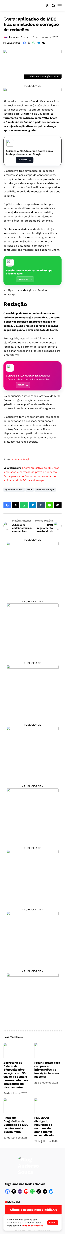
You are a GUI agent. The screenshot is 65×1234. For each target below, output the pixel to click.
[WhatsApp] (32, 1191)
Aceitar (52, 1222)
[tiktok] (38, 1191)
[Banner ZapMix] (33, 690)
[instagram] (20, 1191)
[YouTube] (26, 1191)
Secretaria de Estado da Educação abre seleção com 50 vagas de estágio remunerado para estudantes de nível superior (15, 1075)
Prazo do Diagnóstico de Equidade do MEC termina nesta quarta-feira (15, 1124)
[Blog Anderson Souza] (28, 1166)
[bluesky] (51, 1191)
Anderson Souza (18, 37)
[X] (13, 1191)
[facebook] (7, 1191)
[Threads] (45, 1191)
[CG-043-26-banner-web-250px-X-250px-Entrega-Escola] (33, 629)
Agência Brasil (21, 459)
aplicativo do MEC (14, 489)
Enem (29, 489)
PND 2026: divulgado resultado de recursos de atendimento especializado (44, 1126)
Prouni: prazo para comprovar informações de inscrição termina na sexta (47, 1070)
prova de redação (45, 489)
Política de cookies (32, 1225)
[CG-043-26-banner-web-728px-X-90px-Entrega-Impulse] (32, 91)
